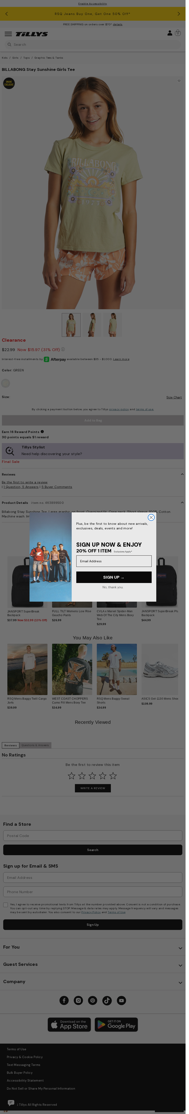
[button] (181, 583)
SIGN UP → (113, 577)
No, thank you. (113, 587)
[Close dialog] (151, 517)
